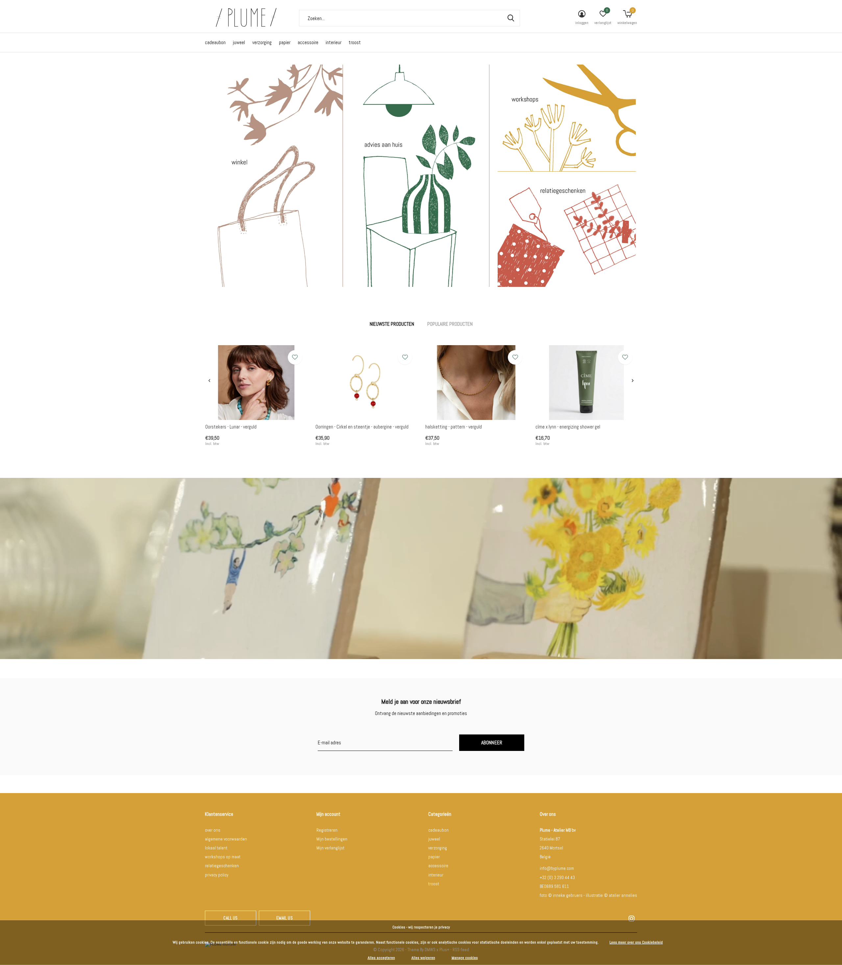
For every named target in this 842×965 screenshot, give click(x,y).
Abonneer (492, 742)
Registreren (326, 830)
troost (355, 42)
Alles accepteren (381, 957)
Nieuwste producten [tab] (392, 324)
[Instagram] (631, 918)
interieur (333, 42)
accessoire (308, 42)
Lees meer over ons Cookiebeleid (636, 942)
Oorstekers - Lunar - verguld (231, 427)
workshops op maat (222, 857)
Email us (284, 918)
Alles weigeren (423, 957)
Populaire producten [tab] (450, 324)
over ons (212, 830)
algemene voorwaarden (226, 839)
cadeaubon (215, 42)
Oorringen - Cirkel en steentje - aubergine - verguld (362, 427)
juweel (239, 42)
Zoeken (511, 18)
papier (284, 42)
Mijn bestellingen (331, 839)
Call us (230, 918)
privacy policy (216, 875)
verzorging (262, 42)
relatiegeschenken (222, 865)
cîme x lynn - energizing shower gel (567, 427)
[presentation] (209, 380)
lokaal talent (216, 848)
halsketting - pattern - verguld (453, 427)
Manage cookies (465, 957)
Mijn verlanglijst (330, 848)
